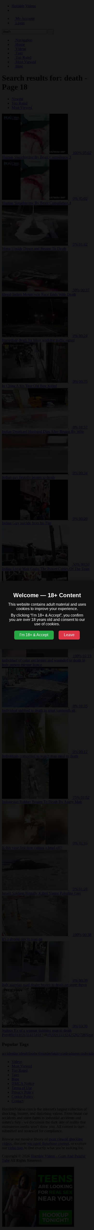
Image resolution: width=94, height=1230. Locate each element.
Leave (69, 635)
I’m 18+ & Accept (34, 635)
